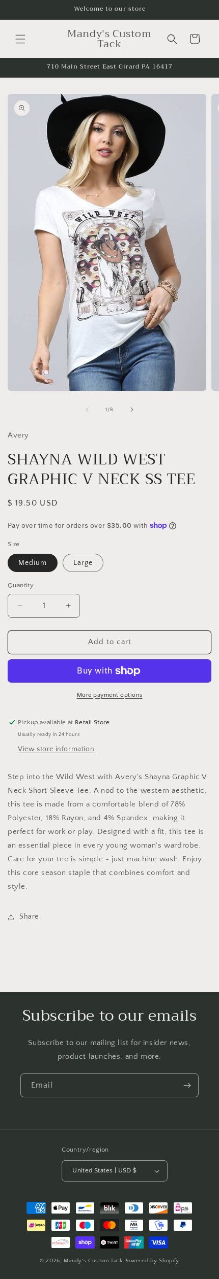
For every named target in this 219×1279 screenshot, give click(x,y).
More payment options (110, 695)
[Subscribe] (187, 1085)
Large (83, 563)
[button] (20, 39)
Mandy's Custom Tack (93, 1261)
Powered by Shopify (152, 1261)
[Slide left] (87, 409)
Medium (32, 563)
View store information (56, 749)
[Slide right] (132, 409)
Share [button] (29, 917)
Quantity (21, 585)
